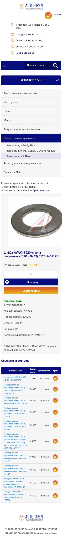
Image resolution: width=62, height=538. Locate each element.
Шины (7, 111)
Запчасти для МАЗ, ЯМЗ (20, 145)
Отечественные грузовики (19, 138)
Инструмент (11, 102)
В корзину (32, 282)
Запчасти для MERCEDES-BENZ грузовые (30, 150)
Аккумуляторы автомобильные (22, 129)
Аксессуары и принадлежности (22, 163)
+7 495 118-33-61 (25, 52)
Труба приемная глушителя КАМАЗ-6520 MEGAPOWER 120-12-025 (15, 401)
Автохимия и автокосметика (21, 93)
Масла (7, 120)
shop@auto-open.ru (27, 34)
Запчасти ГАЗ (12, 172)
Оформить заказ (31, 290)
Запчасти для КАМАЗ (18, 156)
